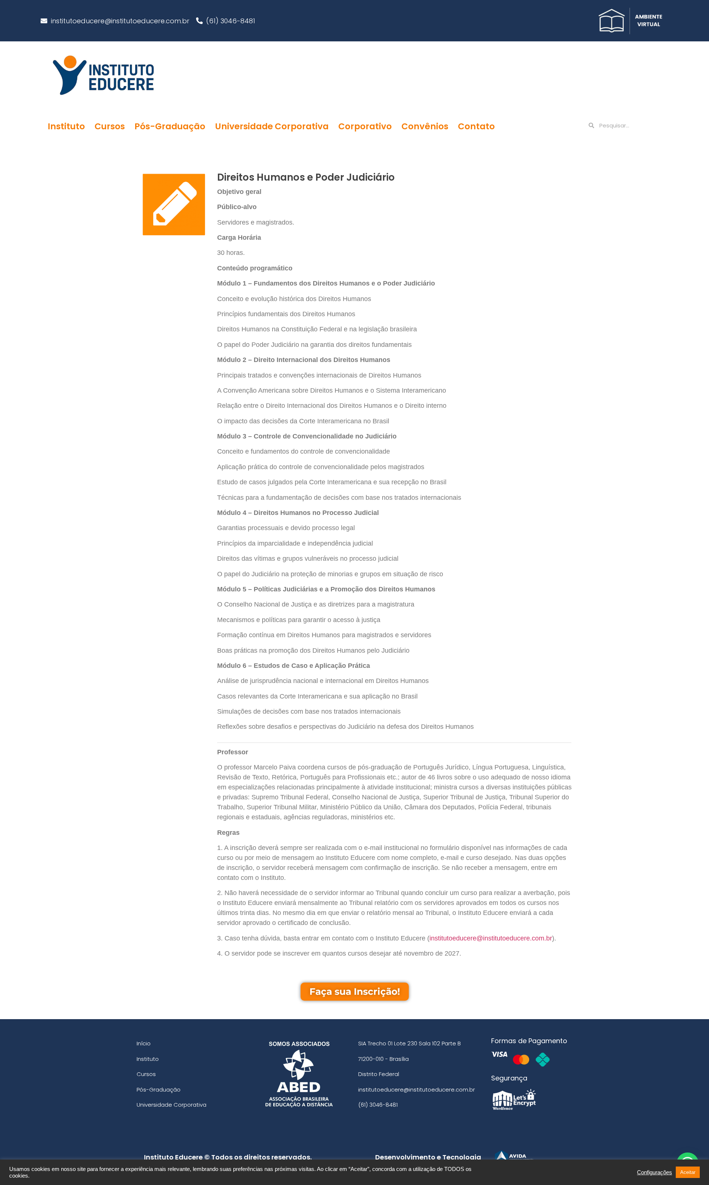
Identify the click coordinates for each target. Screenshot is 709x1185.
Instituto (66, 126)
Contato (476, 126)
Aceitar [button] (687, 1172)
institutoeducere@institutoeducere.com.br (490, 938)
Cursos (110, 126)
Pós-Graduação (169, 126)
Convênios (424, 126)
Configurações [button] (654, 1172)
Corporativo (365, 126)
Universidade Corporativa (272, 126)
